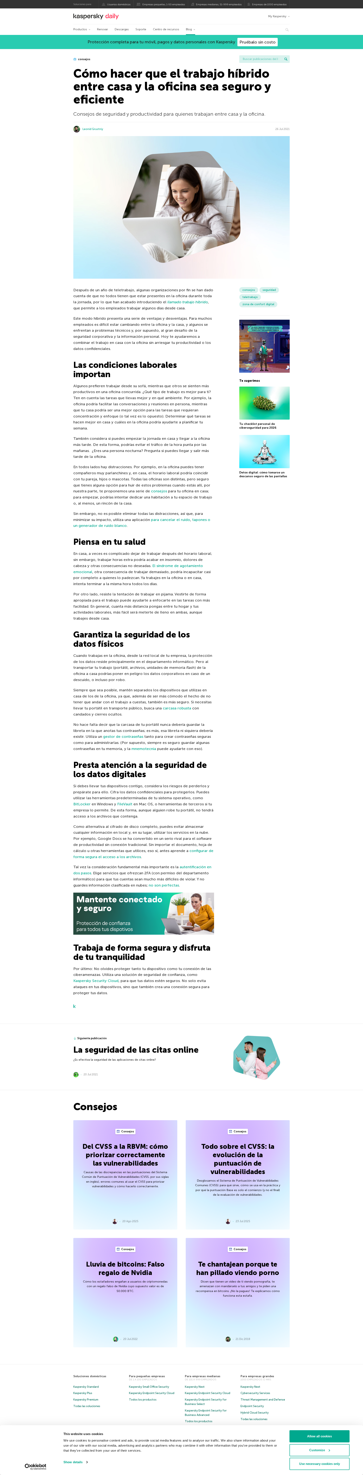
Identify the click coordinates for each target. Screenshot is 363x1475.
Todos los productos (143, 1399)
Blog (189, 29)
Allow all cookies (319, 1436)
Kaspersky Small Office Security (149, 1386)
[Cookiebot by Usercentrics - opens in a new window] (35, 1467)
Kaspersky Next (195, 1386)
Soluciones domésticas (89, 1376)
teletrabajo (250, 297)
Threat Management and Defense (263, 1399)
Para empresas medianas (202, 1376)
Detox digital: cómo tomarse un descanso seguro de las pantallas (263, 474)
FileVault (124, 804)
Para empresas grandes (257, 1376)
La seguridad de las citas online (136, 1050)
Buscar (286, 59)
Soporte (140, 29)
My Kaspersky (277, 16)
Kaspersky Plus (82, 1393)
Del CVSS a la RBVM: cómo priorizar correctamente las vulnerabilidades (125, 1154)
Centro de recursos (166, 29)
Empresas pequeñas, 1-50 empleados (163, 4)
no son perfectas (164, 885)
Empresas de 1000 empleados (269, 4)
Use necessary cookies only (319, 1464)
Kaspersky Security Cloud (95, 980)
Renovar (102, 29)
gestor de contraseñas (123, 736)
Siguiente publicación (92, 1038)
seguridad (269, 290)
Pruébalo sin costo (257, 42)
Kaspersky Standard (86, 1386)
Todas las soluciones (86, 1406)
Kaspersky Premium (85, 1399)
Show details (73, 1462)
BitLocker (82, 804)
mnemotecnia (144, 748)
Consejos (127, 1131)
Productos (80, 29)
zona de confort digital (258, 304)
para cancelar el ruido (170, 519)
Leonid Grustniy (93, 129)
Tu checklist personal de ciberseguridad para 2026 (257, 425)
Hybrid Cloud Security (255, 1412)
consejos (83, 59)
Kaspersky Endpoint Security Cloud (151, 1393)
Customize (317, 1450)
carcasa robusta (177, 708)
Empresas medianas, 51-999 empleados (219, 4)
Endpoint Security (252, 1406)
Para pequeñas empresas (147, 1376)
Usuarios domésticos (118, 4)
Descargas (122, 29)
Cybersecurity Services (255, 1393)
